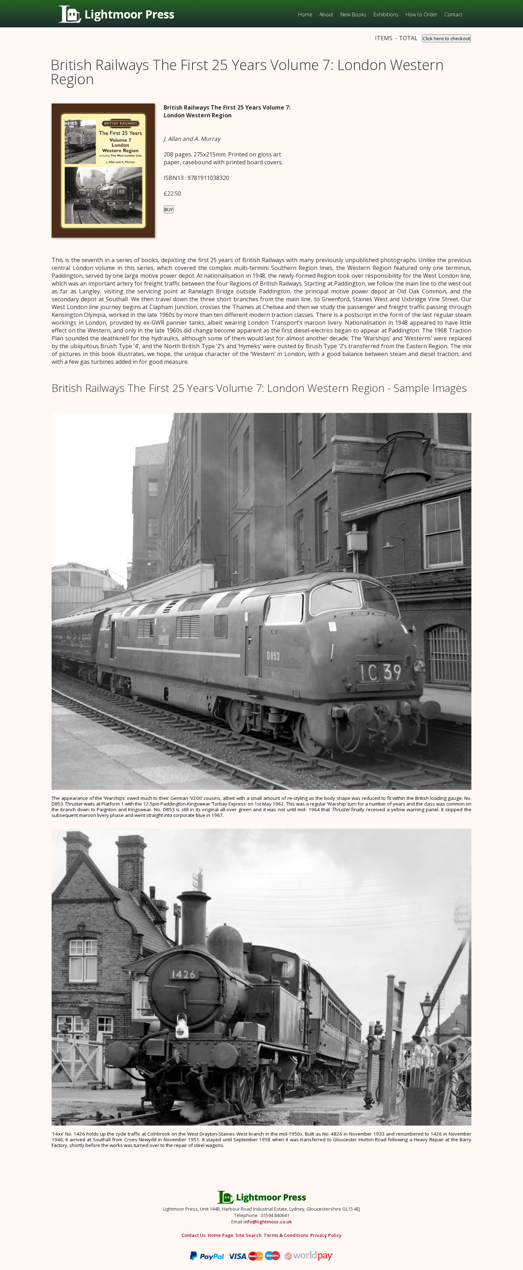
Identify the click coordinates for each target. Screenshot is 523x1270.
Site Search (249, 1235)
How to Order (421, 14)
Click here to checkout (446, 38)
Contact (453, 14)
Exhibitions (386, 14)
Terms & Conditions (286, 1235)
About (326, 14)
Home (305, 14)
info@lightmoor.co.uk (267, 1221)
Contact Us (193, 1235)
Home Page (220, 1235)
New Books (353, 14)
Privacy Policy (326, 1235)
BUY (168, 209)
